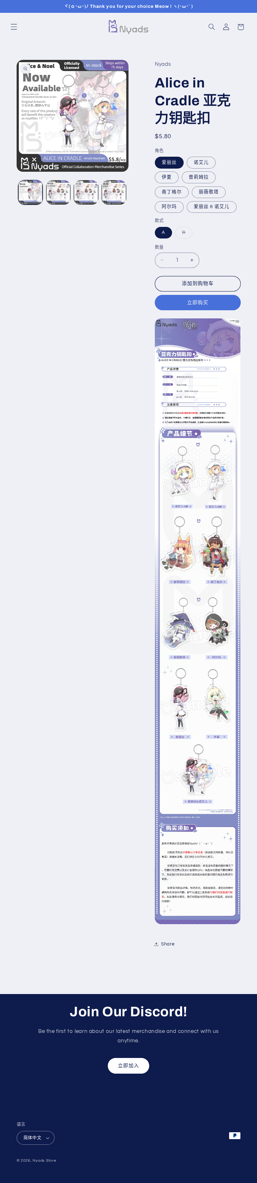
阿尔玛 (169, 206)
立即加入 (128, 1065)
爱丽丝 (169, 162)
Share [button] (167, 944)
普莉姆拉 (199, 177)
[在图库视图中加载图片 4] (114, 192)
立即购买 (197, 302)
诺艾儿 (201, 162)
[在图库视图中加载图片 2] (58, 192)
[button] (14, 27)
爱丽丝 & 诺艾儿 (211, 206)
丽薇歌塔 (209, 192)
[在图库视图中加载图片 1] (30, 192)
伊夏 (167, 177)
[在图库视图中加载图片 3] (86, 192)
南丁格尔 (172, 192)
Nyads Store (44, 1160)
